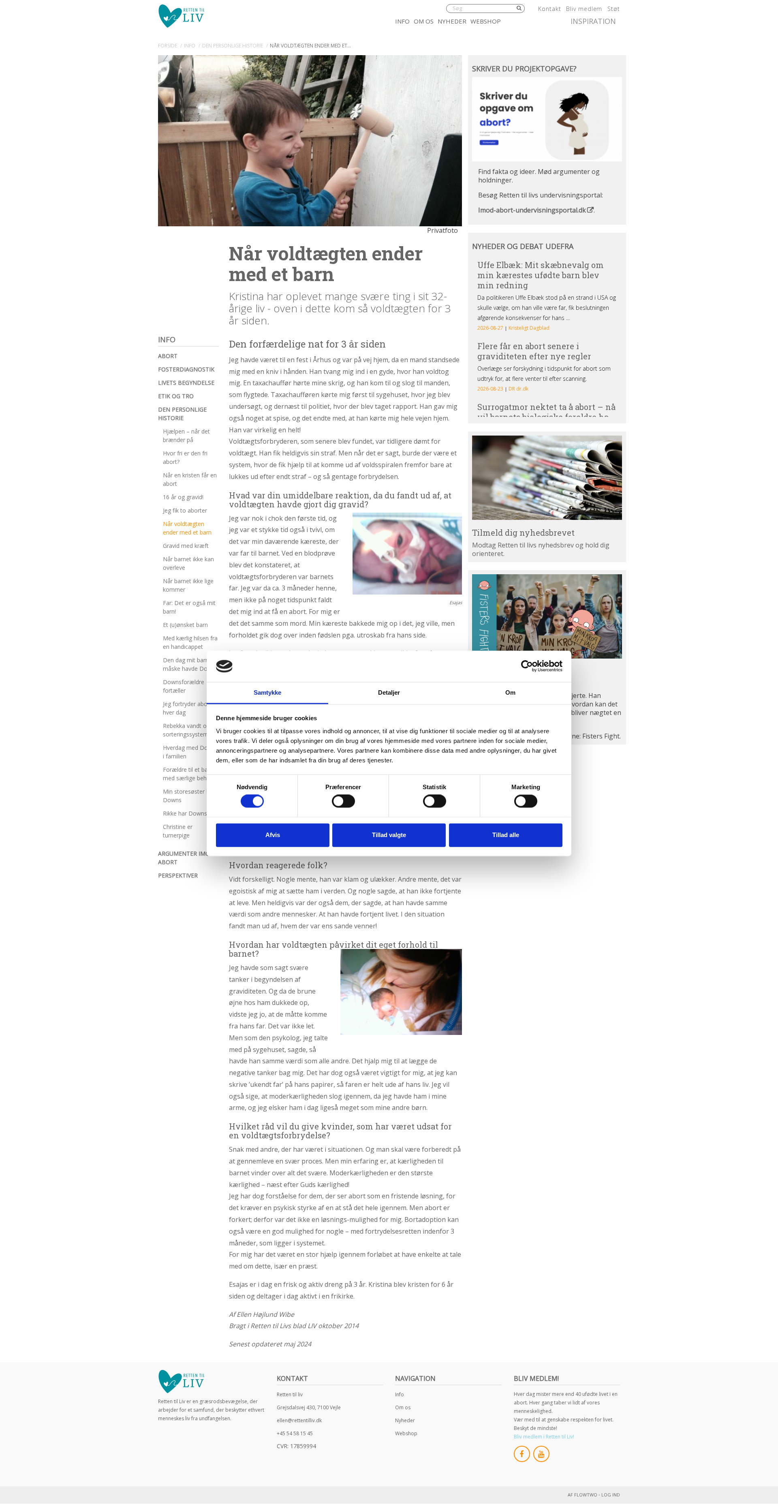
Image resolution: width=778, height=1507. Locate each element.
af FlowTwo (582, 1495)
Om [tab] (510, 692)
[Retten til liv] (181, 16)
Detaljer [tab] (389, 692)
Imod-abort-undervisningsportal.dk (532, 210)
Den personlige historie (182, 414)
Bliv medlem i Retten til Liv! (544, 1436)
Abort (167, 356)
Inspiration (593, 21)
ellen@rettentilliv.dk (299, 1420)
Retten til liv (290, 1394)
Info (402, 21)
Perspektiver (178, 875)
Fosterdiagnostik (186, 369)
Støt (613, 9)
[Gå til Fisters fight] (547, 616)
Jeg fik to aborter (185, 510)
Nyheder (452, 21)
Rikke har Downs (185, 813)
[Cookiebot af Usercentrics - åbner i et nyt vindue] (527, 666)
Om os (424, 21)
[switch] (343, 801)
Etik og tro (176, 396)
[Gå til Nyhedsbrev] (547, 478)
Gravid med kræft (186, 546)
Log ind (610, 1495)
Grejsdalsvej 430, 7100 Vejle (309, 1407)
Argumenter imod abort (186, 858)
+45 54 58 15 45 (295, 1433)
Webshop (485, 21)
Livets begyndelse (186, 382)
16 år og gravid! (183, 497)
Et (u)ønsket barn (185, 625)
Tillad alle (505, 834)
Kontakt (549, 9)
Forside (167, 45)
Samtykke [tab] (268, 692)
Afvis (272, 834)
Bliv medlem (584, 9)
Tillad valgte (389, 834)
